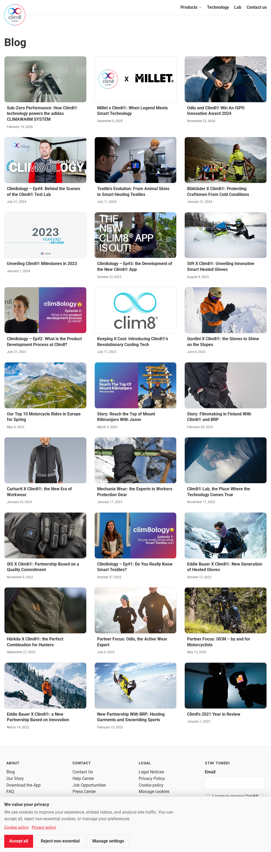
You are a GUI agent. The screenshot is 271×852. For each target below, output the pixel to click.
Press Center (84, 791)
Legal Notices (151, 771)
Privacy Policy (152, 778)
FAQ (10, 791)
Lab (237, 7)
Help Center (83, 778)
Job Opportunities (89, 785)
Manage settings (108, 841)
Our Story (15, 778)
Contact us (257, 7)
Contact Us (83, 771)
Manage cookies (154, 791)
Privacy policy (44, 827)
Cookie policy (151, 785)
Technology (218, 7)
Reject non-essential (60, 841)
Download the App (23, 785)
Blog (10, 771)
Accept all (18, 841)
